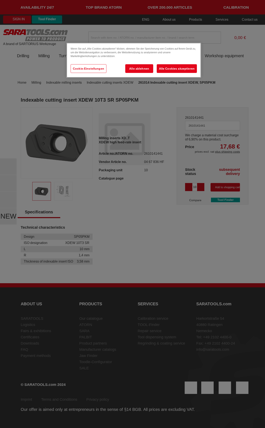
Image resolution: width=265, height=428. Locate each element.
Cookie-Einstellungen (88, 68)
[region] (133, 60)
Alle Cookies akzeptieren (177, 68)
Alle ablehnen (139, 68)
